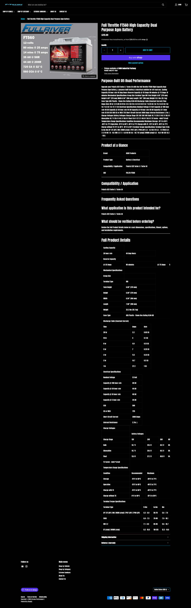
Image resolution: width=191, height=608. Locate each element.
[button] (178, 4)
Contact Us (63, 11)
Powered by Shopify (26, 601)
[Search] (163, 4)
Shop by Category (24, 11)
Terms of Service (32, 597)
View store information (111, 73)
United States (160, 589)
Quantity (103, 45)
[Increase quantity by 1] (121, 50)
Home (23, 19)
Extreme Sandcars (40, 11)
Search (23, 597)
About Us (53, 11)
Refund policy (43, 597)
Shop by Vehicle (8, 11)
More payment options (135, 63)
